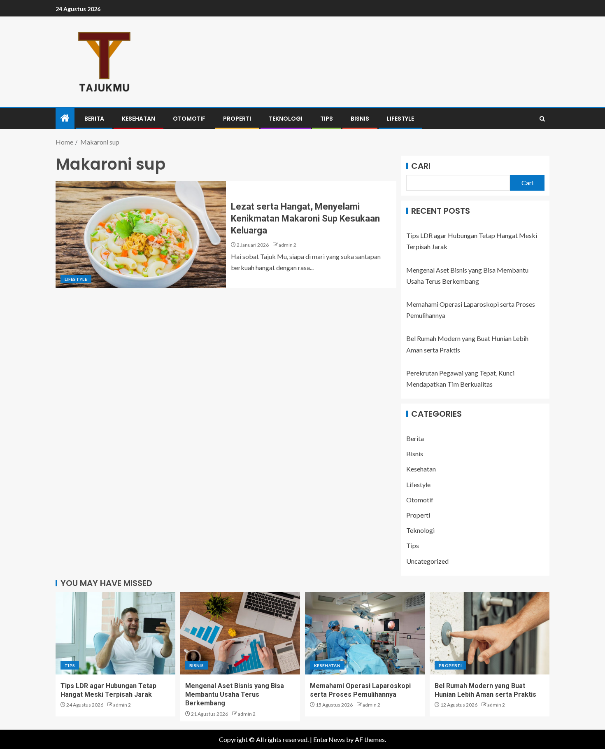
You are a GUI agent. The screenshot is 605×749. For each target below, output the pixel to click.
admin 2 (287, 245)
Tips (326, 118)
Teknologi (285, 118)
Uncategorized (427, 561)
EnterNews (329, 739)
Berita (94, 118)
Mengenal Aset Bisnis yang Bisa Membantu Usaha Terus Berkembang (234, 694)
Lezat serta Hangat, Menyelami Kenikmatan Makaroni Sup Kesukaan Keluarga (305, 218)
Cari (420, 166)
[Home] (65, 118)
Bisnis (360, 118)
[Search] (542, 119)
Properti (237, 118)
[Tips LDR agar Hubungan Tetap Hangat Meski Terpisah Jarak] (115, 633)
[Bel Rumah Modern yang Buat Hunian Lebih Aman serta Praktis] (489, 633)
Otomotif (189, 118)
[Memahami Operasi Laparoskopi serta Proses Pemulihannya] (365, 633)
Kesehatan (138, 118)
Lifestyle (400, 118)
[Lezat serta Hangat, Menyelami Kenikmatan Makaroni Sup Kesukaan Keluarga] (141, 234)
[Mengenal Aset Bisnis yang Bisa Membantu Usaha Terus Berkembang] (240, 633)
